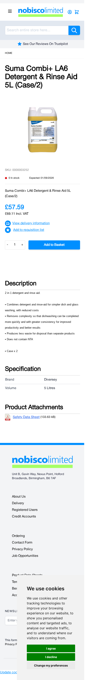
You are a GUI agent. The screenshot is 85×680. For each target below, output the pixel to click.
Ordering (18, 536)
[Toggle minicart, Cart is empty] (76, 12)
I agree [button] (51, 648)
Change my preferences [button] (51, 665)
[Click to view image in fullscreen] (42, 130)
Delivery (18, 503)
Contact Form (22, 542)
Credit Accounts (24, 516)
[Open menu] (10, 11)
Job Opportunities (25, 556)
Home (8, 53)
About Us (19, 496)
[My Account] (69, 12)
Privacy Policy (22, 549)
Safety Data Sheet (26, 417)
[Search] (74, 30)
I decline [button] (51, 657)
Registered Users (25, 510)
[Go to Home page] (40, 12)
